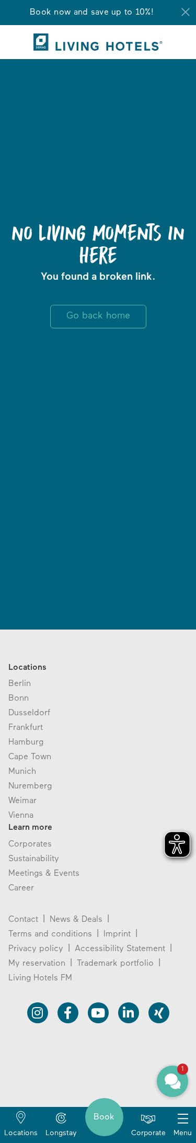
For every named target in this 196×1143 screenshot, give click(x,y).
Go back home (98, 316)
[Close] (185, 12)
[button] (172, 1081)
